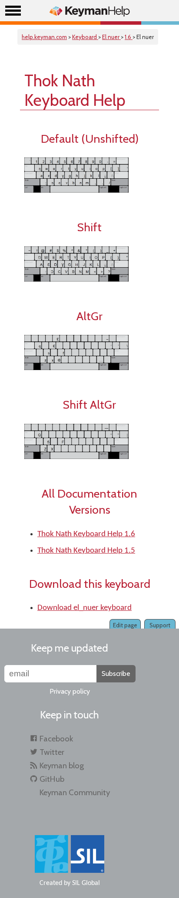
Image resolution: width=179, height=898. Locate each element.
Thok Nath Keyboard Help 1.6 (86, 534)
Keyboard (85, 36)
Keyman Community (75, 792)
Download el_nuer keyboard (84, 608)
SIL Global (86, 883)
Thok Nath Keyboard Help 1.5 (86, 551)
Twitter (52, 752)
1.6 (129, 36)
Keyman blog (62, 765)
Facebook (56, 739)
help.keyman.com (44, 36)
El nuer (111, 36)
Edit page (125, 625)
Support (159, 625)
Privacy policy (70, 691)
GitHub (52, 779)
